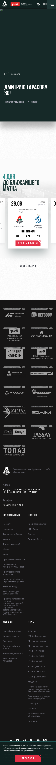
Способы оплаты (11, 636)
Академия (32, 682)
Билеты (32, 515)
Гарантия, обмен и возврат (11, 647)
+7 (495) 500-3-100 (13, 505)
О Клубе (32, 631)
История (32, 709)
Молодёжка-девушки (38, 646)
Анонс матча (28, 266)
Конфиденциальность (13, 653)
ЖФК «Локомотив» (37, 636)
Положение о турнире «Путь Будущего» (39, 697)
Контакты (32, 721)
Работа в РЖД (10, 586)
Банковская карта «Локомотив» (36, 715)
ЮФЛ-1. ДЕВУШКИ (36, 666)
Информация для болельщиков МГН (11, 592)
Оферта (31, 534)
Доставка (7, 641)
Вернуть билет (35, 539)
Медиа (6, 549)
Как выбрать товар (12, 631)
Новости (7, 524)
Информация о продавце (10, 659)
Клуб (31, 622)
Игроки (6, 539)
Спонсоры (33, 703)
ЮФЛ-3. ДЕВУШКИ (37, 677)
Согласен (28, 758)
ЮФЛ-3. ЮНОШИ (36, 661)
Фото (5, 554)
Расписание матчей (37, 524)
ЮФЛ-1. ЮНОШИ (36, 651)
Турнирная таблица (12, 534)
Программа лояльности (14, 559)
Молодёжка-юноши (37, 641)
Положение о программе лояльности (14, 566)
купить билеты (28, 243)
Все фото (15, 74)
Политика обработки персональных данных (13, 580)
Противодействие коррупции (11, 573)
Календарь (8, 529)
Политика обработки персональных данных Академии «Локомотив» (39, 689)
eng (45, 4)
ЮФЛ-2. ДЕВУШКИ (36, 671)
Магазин (8, 622)
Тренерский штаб (11, 544)
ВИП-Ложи (33, 529)
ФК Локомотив (11, 515)
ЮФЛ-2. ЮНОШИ (36, 656)
